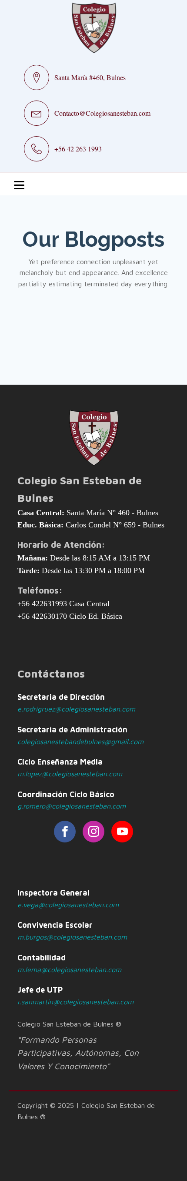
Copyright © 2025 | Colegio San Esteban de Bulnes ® (86, 1111)
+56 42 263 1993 (78, 148)
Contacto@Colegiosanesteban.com (102, 112)
